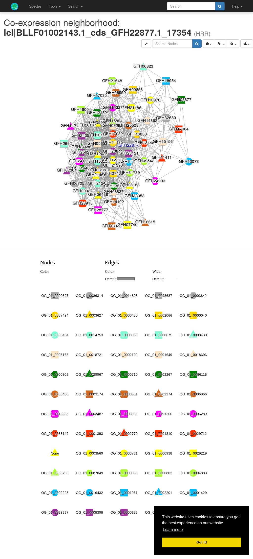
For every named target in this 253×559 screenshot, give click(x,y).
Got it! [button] (201, 542)
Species (35, 6)
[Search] (220, 6)
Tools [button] (53, 6)
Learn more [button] (173, 529)
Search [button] (74, 6)
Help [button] (236, 6)
